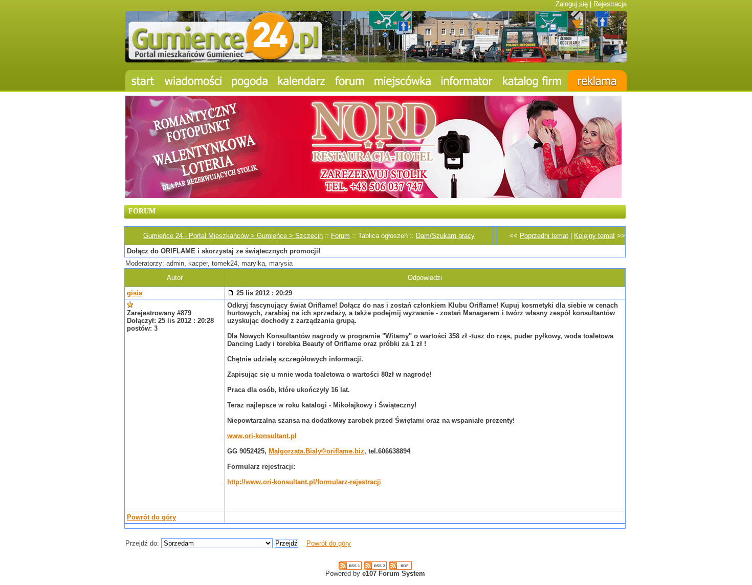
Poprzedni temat (544, 236)
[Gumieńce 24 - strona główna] (142, 80)
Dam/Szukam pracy (445, 236)
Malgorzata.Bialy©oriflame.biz (316, 451)
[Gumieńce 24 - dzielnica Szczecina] (402, 80)
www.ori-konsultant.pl (262, 436)
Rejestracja (610, 4)
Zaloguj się (572, 4)
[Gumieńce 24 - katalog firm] (533, 80)
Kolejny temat (594, 236)
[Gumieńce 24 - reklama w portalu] (597, 80)
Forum (340, 236)
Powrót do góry (151, 517)
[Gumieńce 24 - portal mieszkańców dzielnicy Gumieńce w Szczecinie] (376, 60)
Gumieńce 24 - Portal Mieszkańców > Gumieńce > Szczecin (233, 236)
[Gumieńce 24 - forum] (349, 80)
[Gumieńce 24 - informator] (467, 80)
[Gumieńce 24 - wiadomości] (193, 80)
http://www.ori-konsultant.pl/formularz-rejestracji (304, 482)
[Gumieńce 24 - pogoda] (250, 80)
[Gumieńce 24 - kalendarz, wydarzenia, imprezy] (301, 80)
